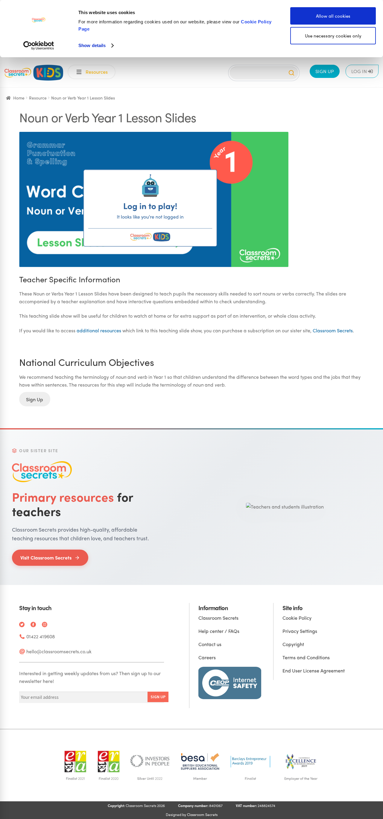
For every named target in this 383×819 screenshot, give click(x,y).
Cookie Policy (296, 617)
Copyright (293, 644)
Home (19, 98)
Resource (38, 98)
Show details (92, 45)
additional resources (99, 330)
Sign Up (34, 399)
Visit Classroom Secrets (46, 557)
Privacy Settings (299, 631)
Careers (207, 657)
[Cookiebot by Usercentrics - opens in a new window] (39, 45)
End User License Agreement (313, 670)
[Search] (291, 72)
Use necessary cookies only (333, 35)
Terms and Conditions (306, 657)
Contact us (209, 644)
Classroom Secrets (333, 330)
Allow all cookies (333, 16)
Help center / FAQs (218, 631)
